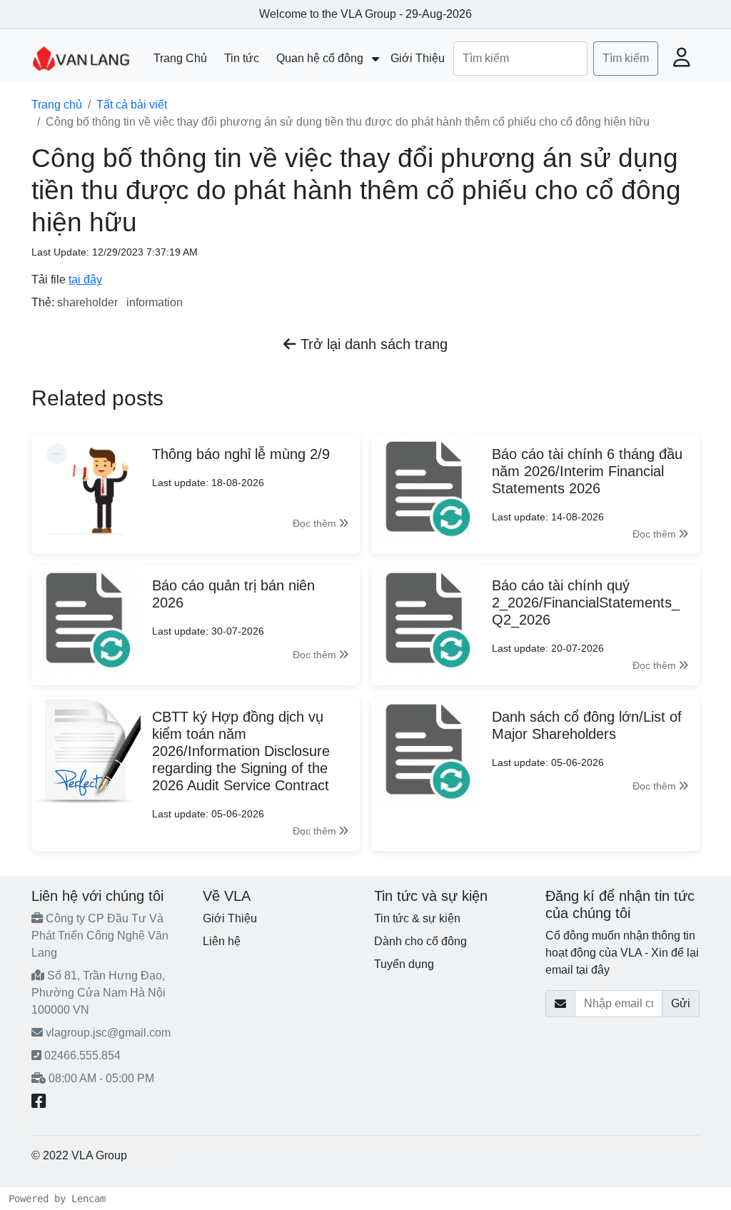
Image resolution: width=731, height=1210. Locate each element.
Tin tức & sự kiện (417, 918)
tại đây (85, 279)
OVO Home (159, 1155)
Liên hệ (222, 941)
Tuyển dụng (404, 964)
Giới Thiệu (230, 918)
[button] (682, 58)
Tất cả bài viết (131, 105)
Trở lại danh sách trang (372, 344)
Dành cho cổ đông (420, 941)
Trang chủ (56, 105)
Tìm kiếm (626, 58)
